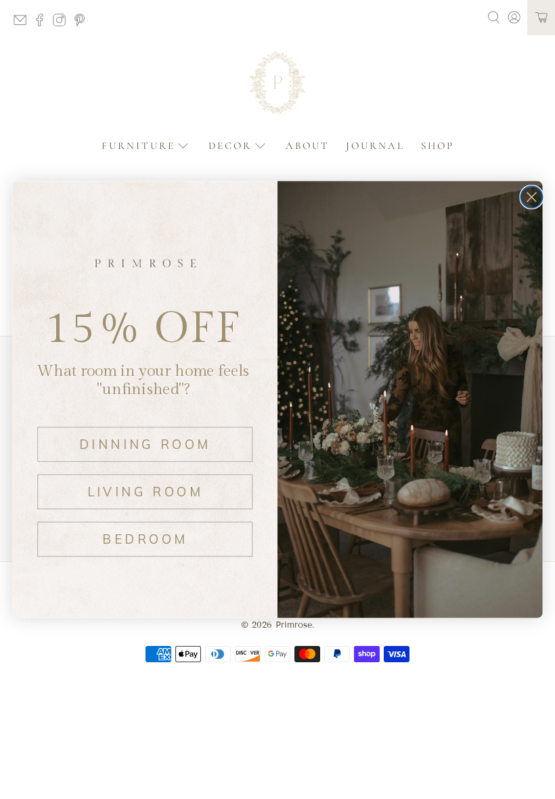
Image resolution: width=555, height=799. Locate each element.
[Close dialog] (531, 197)
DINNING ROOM (144, 444)
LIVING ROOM (145, 491)
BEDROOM (144, 538)
